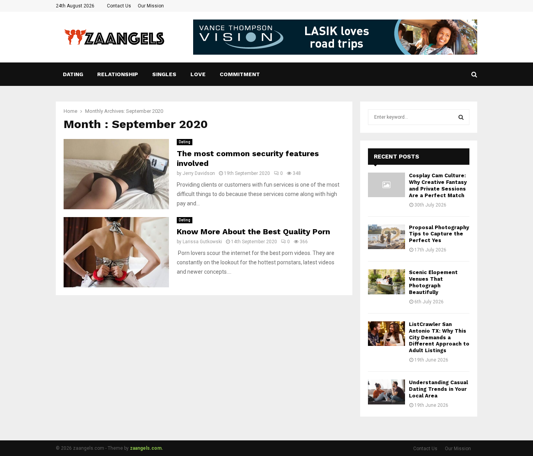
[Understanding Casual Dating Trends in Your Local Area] (386, 391)
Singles (164, 74)
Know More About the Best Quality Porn (253, 231)
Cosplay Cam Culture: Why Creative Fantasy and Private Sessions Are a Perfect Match (438, 185)
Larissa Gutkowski (202, 241)
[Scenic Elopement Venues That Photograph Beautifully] (386, 281)
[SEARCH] (461, 117)
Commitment (240, 74)
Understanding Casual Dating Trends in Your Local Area (438, 389)
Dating (73, 74)
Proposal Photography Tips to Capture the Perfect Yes (439, 234)
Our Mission (151, 6)
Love (198, 74)
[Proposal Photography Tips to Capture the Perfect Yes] (386, 236)
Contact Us (119, 6)
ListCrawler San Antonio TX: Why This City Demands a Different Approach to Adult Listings (439, 337)
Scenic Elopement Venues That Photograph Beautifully (433, 282)
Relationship (117, 74)
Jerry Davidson (199, 173)
